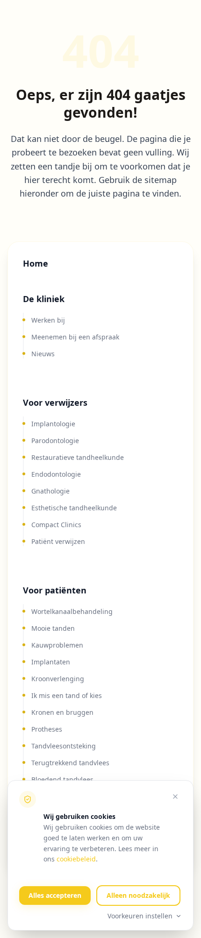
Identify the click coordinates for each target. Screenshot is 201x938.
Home (35, 263)
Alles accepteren (55, 895)
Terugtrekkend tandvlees (70, 762)
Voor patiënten (54, 590)
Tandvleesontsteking (63, 745)
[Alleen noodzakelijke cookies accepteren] (175, 796)
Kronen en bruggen (62, 712)
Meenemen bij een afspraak (75, 336)
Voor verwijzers (55, 402)
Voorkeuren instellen (140, 915)
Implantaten (50, 661)
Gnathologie (50, 491)
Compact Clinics (56, 524)
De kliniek (44, 298)
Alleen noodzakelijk (138, 895)
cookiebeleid (76, 858)
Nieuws (43, 353)
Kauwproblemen (57, 645)
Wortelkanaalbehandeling (72, 611)
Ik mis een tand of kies (66, 695)
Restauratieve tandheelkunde (77, 457)
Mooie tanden (53, 628)
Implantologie (53, 423)
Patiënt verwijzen (58, 541)
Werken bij (48, 320)
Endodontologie (56, 474)
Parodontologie (55, 440)
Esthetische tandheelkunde (74, 507)
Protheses (46, 729)
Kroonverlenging (57, 678)
